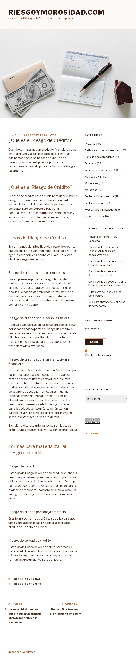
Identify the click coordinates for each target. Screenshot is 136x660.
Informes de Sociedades (99, 170)
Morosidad (91, 189)
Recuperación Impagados (100, 209)
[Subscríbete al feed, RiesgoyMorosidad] (86, 350)
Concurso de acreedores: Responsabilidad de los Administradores (103, 250)
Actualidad (91, 143)
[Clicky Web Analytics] (92, 433)
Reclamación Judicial (97, 203)
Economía (91, 163)
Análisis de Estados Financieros (103, 150)
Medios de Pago (94, 176)
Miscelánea (91, 183)
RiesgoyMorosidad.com (56, 12)
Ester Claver (46, 135)
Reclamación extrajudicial (100, 196)
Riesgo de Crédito (27, 584)
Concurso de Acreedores (99, 156)
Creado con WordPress (21, 651)
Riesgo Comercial (27, 579)
